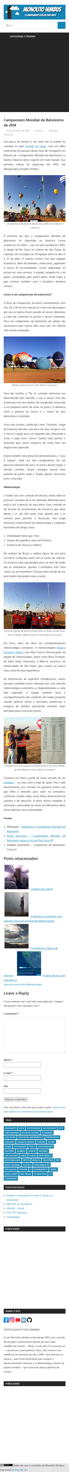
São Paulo (25, 1174)
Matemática (45, 1155)
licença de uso (19, 1469)
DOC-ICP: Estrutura (17, 1212)
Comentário (11, 1013)
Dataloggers (13, 1216)
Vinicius (39, 130)
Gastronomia (45, 1146)
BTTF (61, 1128)
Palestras (48, 1160)
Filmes (8, 1146)
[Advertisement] (34, 77)
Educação (10, 1137)
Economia (47, 1132)
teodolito (9, 782)
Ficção (51, 1142)
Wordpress (11, 1178)
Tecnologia (40, 1174)
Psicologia (11, 1169)
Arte (21, 1128)
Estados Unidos (25, 1142)
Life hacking (11, 1155)
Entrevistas (52, 1137)
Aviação (53, 130)
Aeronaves (10, 1128)
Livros (32, 1155)
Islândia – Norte (15, 1208)
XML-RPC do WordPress (19, 1204)
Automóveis (49, 1128)
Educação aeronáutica (15, 984)
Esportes (9, 1142)
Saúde (53, 1169)
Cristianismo (12, 1132)
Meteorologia (34, 984)
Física (32, 1146)
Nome (8, 1059)
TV (50, 1174)
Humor (32, 1151)
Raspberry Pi (40, 1169)
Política (27, 1165)
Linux (23, 1155)
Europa (41, 1142)
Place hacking (12, 1165)
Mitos (26, 1160)
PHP (58, 1160)
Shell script (11, 1174)
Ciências (8, 134)
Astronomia (33, 1128)
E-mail (8, 1073)
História (9, 1151)
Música (36, 1160)
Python (23, 1169)
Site (6, 1086)
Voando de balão (35, 146)
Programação (42, 1165)
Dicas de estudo (30, 1132)
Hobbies (21, 1151)
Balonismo (28, 826)
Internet (43, 1151)
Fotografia (20, 1146)
